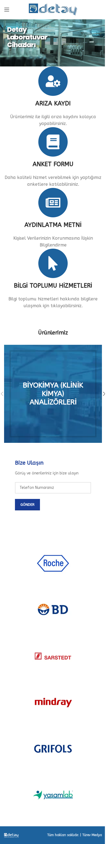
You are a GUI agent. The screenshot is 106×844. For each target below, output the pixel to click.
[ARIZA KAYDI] (53, 81)
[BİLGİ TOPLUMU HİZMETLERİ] (53, 263)
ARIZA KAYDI (53, 103)
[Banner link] (53, 394)
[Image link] (11, 835)
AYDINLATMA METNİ (53, 224)
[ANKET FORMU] (53, 142)
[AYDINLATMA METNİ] (53, 202)
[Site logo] (53, 9)
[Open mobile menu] (6, 9)
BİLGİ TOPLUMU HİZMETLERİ (53, 285)
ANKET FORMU (53, 164)
